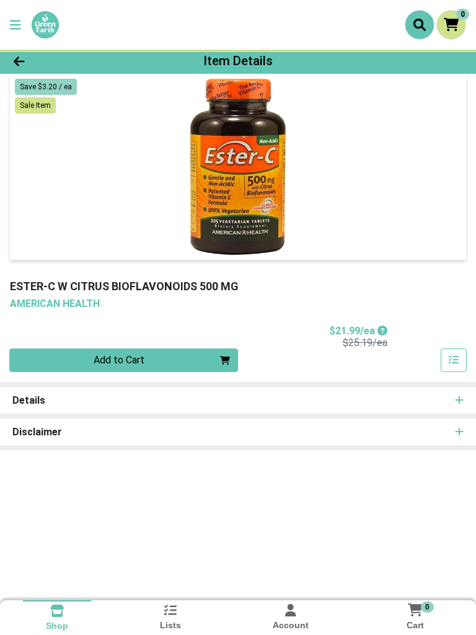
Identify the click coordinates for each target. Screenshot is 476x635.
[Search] (419, 25)
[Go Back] (67, 61)
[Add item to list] (454, 360)
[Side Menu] (15, 25)
